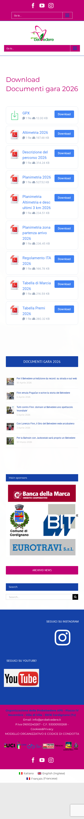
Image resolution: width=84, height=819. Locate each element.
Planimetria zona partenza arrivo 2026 (36, 233)
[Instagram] (62, 637)
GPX (26, 113)
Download (64, 114)
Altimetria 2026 (35, 132)
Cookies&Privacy (42, 729)
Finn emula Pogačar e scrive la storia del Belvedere (43, 392)
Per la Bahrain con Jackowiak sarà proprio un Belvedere (46, 438)
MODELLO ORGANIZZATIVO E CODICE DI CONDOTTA (42, 734)
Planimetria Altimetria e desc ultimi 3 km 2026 (36, 202)
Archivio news (42, 570)
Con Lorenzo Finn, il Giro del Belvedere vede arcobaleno (45, 423)
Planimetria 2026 (36, 177)
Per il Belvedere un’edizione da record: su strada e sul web (47, 378)
